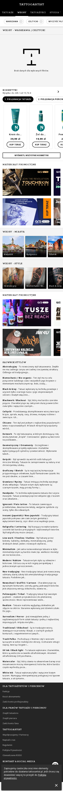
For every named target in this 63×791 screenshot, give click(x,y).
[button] (14, 21)
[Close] (56, 785)
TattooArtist (31, 4)
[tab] (7, 12)
